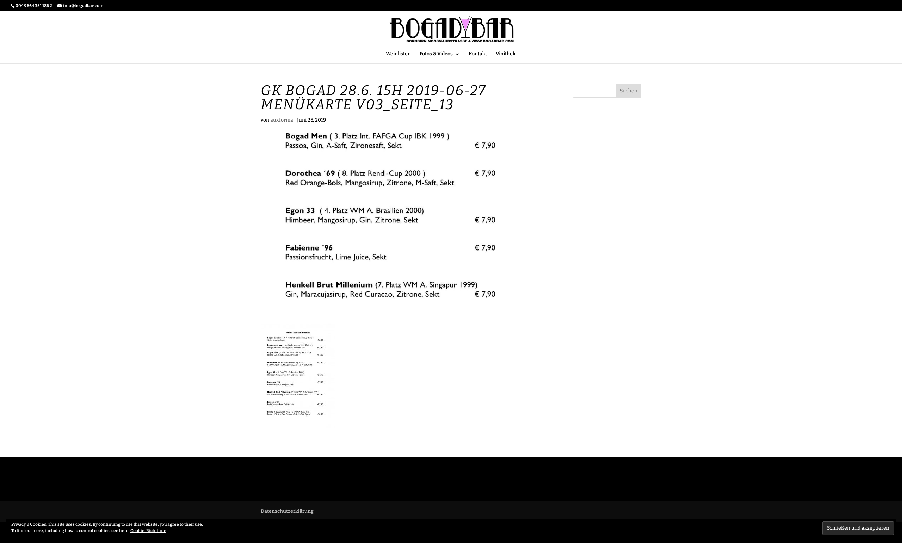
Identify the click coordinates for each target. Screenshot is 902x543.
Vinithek (505, 54)
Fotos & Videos (436, 54)
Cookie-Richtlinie (148, 530)
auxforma (281, 120)
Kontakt (478, 54)
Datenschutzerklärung (287, 511)
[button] (298, 375)
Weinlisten (398, 54)
